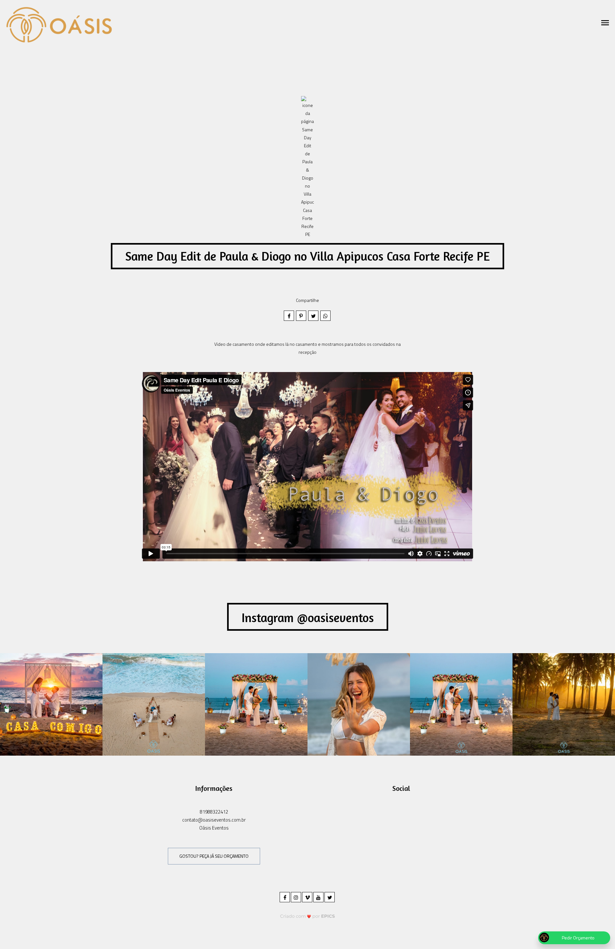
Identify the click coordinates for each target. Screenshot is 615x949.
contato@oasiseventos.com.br (214, 819)
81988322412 (214, 811)
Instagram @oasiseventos (308, 617)
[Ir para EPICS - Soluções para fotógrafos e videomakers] (307, 916)
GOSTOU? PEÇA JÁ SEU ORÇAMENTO (214, 856)
